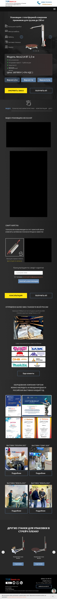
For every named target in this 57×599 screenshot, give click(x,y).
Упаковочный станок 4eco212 (39, 557)
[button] (39, 3)
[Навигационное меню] (54, 9)
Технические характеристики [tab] (23, 108)
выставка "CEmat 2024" (41, 445)
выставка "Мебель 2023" (16, 483)
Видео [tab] (8, 108)
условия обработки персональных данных (16, 597)
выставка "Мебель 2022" (40, 483)
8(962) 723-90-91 (46, 2)
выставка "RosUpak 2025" (16, 445)
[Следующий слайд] (54, 552)
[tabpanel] (28, 166)
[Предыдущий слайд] (3, 552)
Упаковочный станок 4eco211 (18, 557)
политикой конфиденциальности (33, 277)
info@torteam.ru (47, 4)
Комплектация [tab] (41, 108)
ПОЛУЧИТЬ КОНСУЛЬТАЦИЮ (28, 281)
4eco (9, 583)
